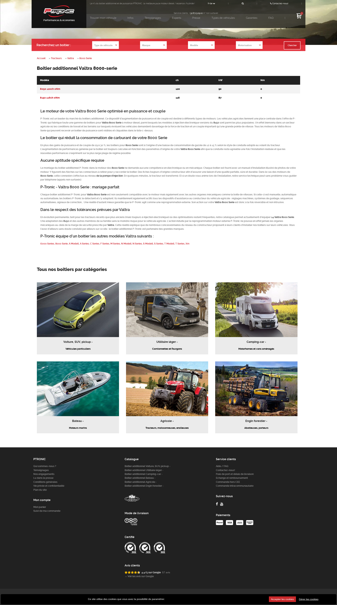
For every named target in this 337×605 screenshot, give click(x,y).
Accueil (41, 58)
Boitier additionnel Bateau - (140, 477)
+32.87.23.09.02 (196, 13)
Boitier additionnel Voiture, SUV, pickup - (147, 466)
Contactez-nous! (280, 3)
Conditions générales (45, 481)
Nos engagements (43, 474)
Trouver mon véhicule (103, 17)
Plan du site (40, 489)
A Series (84, 243)
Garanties (251, 17)
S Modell (148, 243)
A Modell (74, 243)
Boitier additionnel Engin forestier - (144, 485)
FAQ (270, 17)
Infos (130, 17)
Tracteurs (56, 58)
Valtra (70, 58)
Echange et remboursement (232, 477)
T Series (179, 243)
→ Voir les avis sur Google (139, 576)
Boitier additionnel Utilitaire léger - (144, 470)
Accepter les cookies (282, 599)
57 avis (166, 572)
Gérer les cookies (308, 599)
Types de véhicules (223, 17)
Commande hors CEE (228, 481)
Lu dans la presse (43, 477)
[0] (299, 18)
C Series (94, 243)
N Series (137, 243)
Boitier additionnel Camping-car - (144, 474)
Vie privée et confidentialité (48, 485)
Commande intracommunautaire (234, 485)
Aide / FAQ (222, 466)
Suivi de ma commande (46, 510)
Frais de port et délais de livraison (235, 474)
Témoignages (153, 17)
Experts (176, 17)
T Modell (169, 243)
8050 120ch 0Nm (50, 89)
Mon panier (39, 507)
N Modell (126, 243)
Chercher (292, 45)
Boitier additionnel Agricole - (141, 481)
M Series (115, 243)
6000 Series (47, 243)
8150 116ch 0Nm (50, 97)
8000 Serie (85, 58)
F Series (104, 243)
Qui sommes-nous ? (44, 466)
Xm (187, 243)
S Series (158, 243)
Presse (196, 17)
